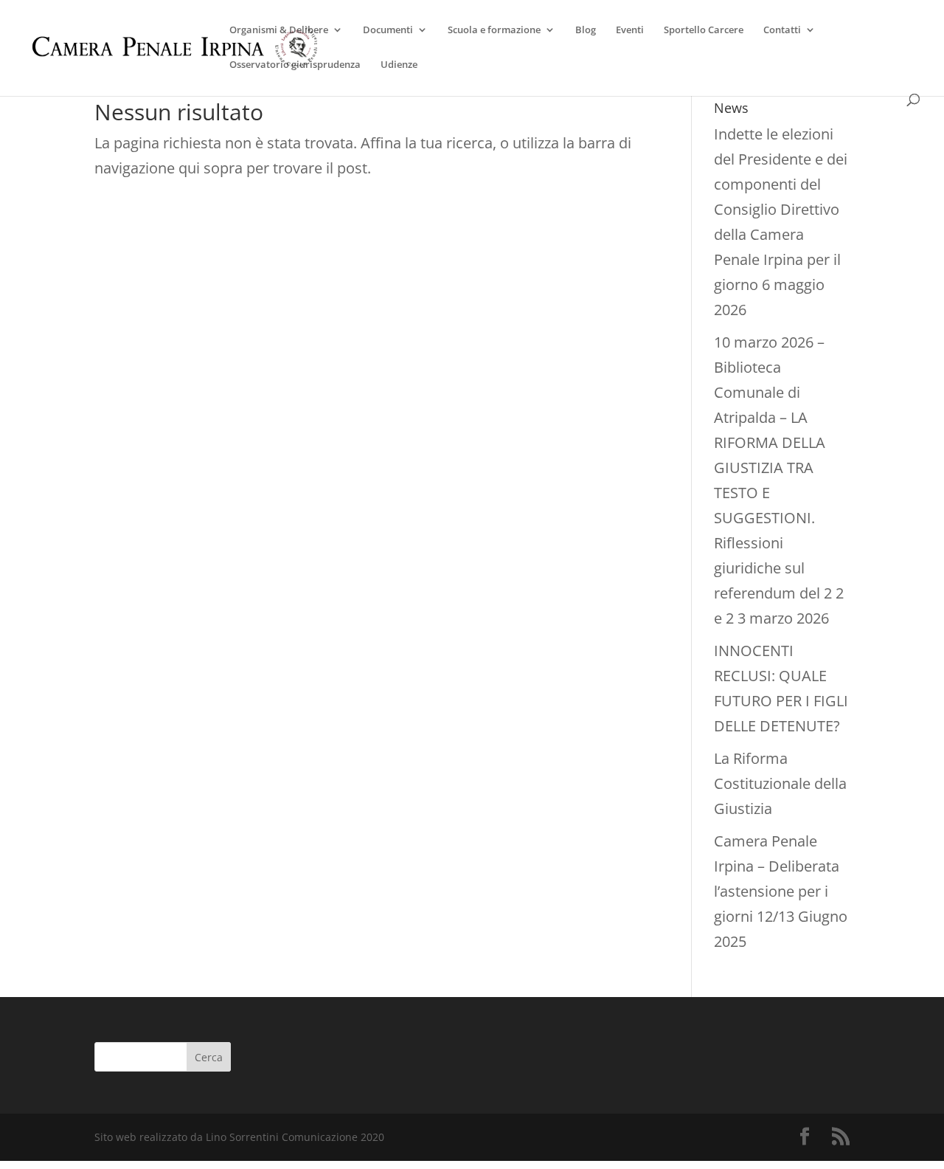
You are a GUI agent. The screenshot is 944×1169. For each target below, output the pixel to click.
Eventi (630, 30)
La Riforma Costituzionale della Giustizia (780, 783)
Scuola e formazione (494, 30)
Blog (585, 30)
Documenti (388, 30)
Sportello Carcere (703, 30)
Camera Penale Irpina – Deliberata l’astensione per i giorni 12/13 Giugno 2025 (780, 891)
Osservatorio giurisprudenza (295, 65)
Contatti (782, 30)
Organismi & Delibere (278, 30)
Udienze (399, 65)
